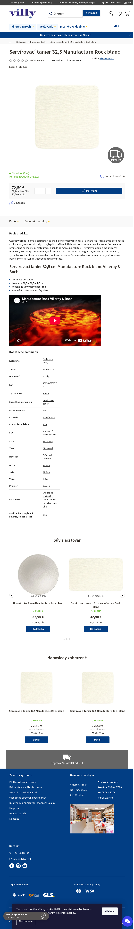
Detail (36, 740)
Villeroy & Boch (107, 58)
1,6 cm (46, 479)
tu (74, 913)
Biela (45, 410)
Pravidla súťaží (17, 813)
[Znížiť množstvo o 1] (37, 191)
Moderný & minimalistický (50, 433)
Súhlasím (109, 911)
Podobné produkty (36, 221)
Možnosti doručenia (115, 176)
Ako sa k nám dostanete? (23, 792)
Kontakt (14, 819)
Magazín (14, 808)
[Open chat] (127, 921)
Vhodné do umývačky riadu (48, 496)
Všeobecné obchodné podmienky (27, 798)
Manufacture (49, 417)
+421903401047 (113, 2)
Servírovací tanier (48, 402)
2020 (45, 424)
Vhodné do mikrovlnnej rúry (50, 503)
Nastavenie (26, 921)
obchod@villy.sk (22, 859)
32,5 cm (46, 465)
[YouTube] (24, 865)
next (122, 595)
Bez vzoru (48, 441)
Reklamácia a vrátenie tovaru (25, 787)
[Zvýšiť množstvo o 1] (48, 191)
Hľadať (91, 13)
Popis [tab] (12, 221)
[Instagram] (18, 865)
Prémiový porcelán (47, 457)
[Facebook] (11, 865)
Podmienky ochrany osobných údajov (77, 2)
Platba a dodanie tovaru (22, 782)
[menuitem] (22, 27)
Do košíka (91, 191)
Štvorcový (48, 448)
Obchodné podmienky (41, 2)
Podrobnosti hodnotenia (66, 60)
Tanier (46, 393)
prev (11, 595)
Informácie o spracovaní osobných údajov (32, 803)
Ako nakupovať (16, 2)
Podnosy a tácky (48, 361)
